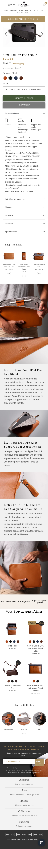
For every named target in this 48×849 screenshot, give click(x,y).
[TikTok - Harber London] (30, 844)
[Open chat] (41, 842)
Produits (24, 800)
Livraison (9, 223)
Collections (24, 811)
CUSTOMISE (24, 105)
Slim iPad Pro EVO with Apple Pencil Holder (35, 648)
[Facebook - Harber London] (17, 844)
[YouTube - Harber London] (35, 844)
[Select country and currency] (9, 5)
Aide (24, 790)
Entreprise (24, 821)
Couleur (10, 73)
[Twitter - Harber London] (12, 844)
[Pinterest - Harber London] (26, 844)
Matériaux (9, 207)
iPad (21, 10)
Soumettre (39, 762)
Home (6, 10)
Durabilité (9, 215)
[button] (8, 59)
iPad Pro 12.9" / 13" (32, 10)
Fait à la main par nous (15, 199)
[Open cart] (44, 4)
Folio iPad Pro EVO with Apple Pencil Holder (35, 688)
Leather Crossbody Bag (12, 686)
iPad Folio (12, 646)
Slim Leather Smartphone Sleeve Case (24, 267)
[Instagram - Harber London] (21, 844)
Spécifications (11, 232)
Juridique (24, 779)
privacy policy (12, 772)
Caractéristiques (12, 113)
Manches (13, 10)
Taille (5, 83)
